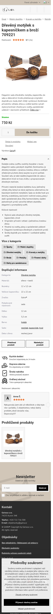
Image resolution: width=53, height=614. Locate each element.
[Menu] (47, 9)
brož (41, 328)
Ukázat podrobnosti (26, 608)
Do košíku (31, 132)
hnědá (24, 322)
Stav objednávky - (9, 543)
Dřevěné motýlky (28, 275)
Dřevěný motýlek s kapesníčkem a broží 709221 (13, 453)
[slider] (18, 40)
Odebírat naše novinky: (25, 480)
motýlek (24, 328)
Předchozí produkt (11, 343)
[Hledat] (33, 9)
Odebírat (42, 488)
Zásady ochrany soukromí (26, 594)
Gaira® (13, 150)
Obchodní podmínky (10, 548)
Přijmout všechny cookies (26, 602)
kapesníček (33, 328)
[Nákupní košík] (40, 9)
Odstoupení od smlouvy (27, 543)
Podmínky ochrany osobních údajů (16, 553)
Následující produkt (38, 343)
